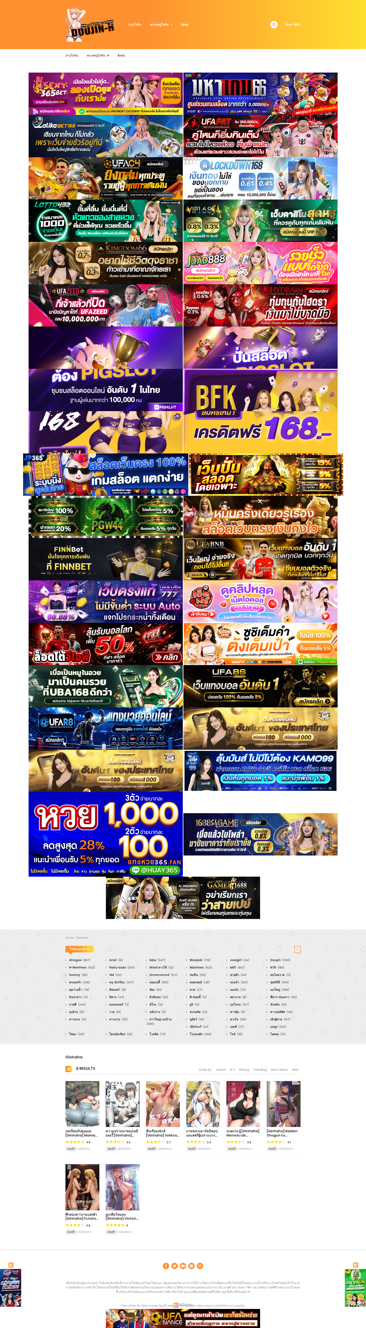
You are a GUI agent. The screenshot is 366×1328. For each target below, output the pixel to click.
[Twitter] (174, 1266)
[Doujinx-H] (90, 24)
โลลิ (236, 1034)
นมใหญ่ (279, 990)
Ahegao (79, 960)
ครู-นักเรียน (121, 982)
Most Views (279, 1070)
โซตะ (76, 1034)
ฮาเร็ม (237, 1019)
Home (70, 938)
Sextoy (77, 975)
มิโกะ (156, 1004)
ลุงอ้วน (76, 1012)
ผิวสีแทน (158, 997)
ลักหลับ (278, 1004)
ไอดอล (278, 1034)
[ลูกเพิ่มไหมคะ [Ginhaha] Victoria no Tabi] (123, 1187)
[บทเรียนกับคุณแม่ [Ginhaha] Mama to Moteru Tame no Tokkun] (82, 1104)
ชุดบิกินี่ (279, 982)
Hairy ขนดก (122, 967)
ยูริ (194, 1004)
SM (115, 975)
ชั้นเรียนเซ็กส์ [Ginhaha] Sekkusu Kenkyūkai (162, 1135)
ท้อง (155, 990)
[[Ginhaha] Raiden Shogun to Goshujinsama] (284, 1104)
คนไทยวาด (280, 975)
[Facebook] (166, 1266)
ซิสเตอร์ (117, 990)
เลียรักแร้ (198, 1027)
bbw (157, 960)
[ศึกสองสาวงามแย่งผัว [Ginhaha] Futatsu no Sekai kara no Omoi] (82, 1187)
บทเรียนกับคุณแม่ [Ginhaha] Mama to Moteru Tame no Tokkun (82, 1137)
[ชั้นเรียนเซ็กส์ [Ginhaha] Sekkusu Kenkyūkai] (163, 1104)
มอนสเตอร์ (119, 1004)
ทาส (195, 990)
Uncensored (163, 975)
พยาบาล (237, 997)
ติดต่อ (185, 24)
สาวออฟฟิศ (281, 1012)
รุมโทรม (239, 1004)
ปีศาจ (116, 997)
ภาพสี (77, 1004)
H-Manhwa (81, 967)
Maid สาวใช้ (161, 967)
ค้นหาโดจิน (293, 24)
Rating (244, 1070)
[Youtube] (183, 1266)
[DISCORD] (200, 1266)
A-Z (232, 1070)
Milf (236, 967)
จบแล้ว (238, 982)
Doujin (280, 960)
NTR (277, 967)
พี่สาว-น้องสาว (283, 997)
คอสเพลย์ (199, 982)
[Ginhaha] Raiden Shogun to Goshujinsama (282, 1135)
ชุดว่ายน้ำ (78, 990)
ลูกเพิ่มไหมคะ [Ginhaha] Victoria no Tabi (122, 1218)
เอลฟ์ (236, 1027)
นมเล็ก (237, 990)
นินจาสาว (78, 997)
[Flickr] (191, 1266)
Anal (116, 960)
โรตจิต (157, 1034)
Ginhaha (82, 938)
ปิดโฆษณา (185, 1305)
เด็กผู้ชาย (280, 1019)
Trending (260, 1070)
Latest (221, 1070)
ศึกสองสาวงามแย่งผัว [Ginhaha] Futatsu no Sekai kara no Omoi (81, 1220)
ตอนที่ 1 (71, 1148)
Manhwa (200, 967)
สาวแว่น (118, 1019)
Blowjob (199, 960)
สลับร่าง (157, 1012)
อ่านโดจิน (135, 24)
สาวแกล (77, 1019)
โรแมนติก (200, 1034)
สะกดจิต (198, 1012)
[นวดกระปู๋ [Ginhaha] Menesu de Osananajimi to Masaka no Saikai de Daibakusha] (243, 1104)
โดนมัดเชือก (120, 1034)
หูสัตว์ (196, 1019)
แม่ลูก (278, 1027)
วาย (115, 1012)
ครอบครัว (79, 982)
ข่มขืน (197, 975)
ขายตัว (238, 975)
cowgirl (239, 960)
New (295, 1070)
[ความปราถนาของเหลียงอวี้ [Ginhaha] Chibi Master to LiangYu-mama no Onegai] (123, 1104)
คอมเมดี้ (158, 982)
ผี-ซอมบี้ (198, 997)
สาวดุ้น (237, 1012)
